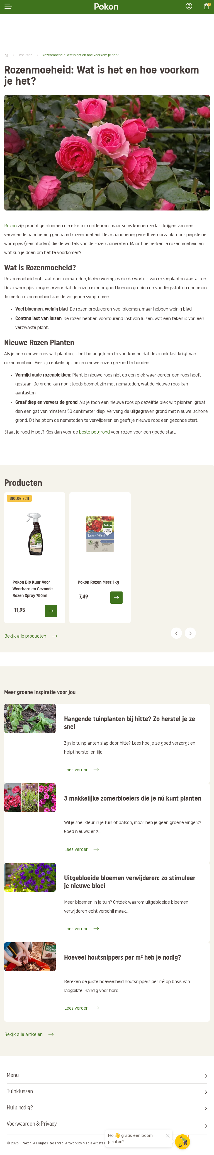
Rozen (10, 226)
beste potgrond (94, 432)
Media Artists (93, 1143)
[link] (34, 557)
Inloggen (190, 6)
